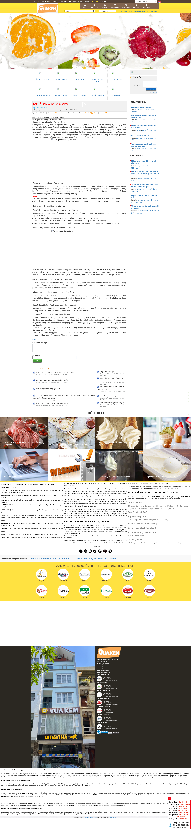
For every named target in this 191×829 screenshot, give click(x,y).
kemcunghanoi (141, 109)
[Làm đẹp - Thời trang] (43, 91)
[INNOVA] (84, 574)
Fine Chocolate (155, 508)
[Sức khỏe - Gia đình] (115, 75)
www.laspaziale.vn (109, 712)
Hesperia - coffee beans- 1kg (168, 542)
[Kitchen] (188, 421)
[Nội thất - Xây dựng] (97, 91)
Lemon (163, 505)
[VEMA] (84, 590)
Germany (103, 558)
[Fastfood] (188, 414)
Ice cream (95, 7)
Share (34, 339)
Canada (61, 558)
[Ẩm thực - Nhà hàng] (43, 75)
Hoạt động (72, 1)
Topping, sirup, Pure (137, 516)
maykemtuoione (143, 178)
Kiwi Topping (162, 519)
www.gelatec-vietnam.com (111, 728)
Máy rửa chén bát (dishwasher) (142, 523)
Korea (46, 558)
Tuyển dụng (63, 1)
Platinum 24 (169, 508)
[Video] (188, 435)
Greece (32, 558)
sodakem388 (141, 189)
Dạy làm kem (45, 1)
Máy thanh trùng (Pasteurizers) (142, 532)
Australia (70, 558)
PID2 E (144, 508)
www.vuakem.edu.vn (103, 671)
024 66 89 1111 (183, 825)
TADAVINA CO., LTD (91, 817)
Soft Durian (185, 505)
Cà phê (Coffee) (135, 539)
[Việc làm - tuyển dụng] (79, 91)
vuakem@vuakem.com (105, 663)
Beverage (115, 7)
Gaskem (139, 148)
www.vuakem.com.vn (103, 672)
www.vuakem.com (102, 665)
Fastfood (126, 7)
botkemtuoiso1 (143, 211)
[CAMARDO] (127, 590)
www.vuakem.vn (102, 667)
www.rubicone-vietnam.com (111, 680)
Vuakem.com (113, 817)
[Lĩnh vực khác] (115, 91)
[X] (170, 799)
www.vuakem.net (102, 669)
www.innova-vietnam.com (111, 688)
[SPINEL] (63, 590)
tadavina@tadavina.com (109, 679)
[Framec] (106, 590)
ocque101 (141, 166)
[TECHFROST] (106, 574)
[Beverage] (188, 407)
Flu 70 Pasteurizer (136, 535)
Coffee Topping (134, 519)
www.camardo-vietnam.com (111, 704)
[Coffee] (188, 387)
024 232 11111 (182, 827)
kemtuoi (139, 130)
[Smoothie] (188, 428)
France (112, 558)
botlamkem (139, 138)
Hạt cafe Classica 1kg (145, 542)
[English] (159, 1)
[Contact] (188, 441)
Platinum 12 (172, 505)
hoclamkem (139, 120)
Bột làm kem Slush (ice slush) (142, 528)
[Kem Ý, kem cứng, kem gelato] (84, 104)
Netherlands (82, 558)
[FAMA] (127, 574)
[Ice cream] (188, 394)
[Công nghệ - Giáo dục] (61, 75)
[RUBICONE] (63, 574)
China (53, 558)
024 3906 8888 (183, 823)
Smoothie (146, 7)
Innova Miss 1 (134, 508)
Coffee (84, 7)
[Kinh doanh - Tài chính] (97, 75)
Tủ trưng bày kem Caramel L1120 (143, 505)
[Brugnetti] (41, 574)
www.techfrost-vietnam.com (111, 696)
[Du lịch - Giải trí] (79, 75)
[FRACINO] (149, 590)
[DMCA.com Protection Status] (114, 732)
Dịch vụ (54, 1)
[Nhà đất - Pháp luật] (61, 91)
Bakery (105, 7)
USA (39, 558)
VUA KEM (35, 1)
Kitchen (136, 7)
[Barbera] (41, 590)
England (93, 558)
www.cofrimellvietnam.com (111, 720)
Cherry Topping (149, 519)
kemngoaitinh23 (143, 200)
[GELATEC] (149, 574)
